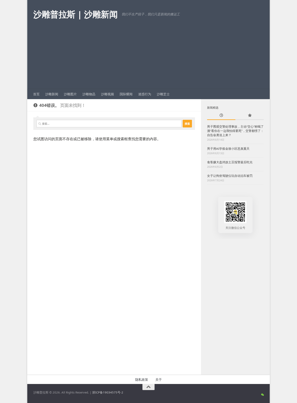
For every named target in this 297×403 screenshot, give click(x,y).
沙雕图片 (70, 94)
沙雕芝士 (163, 94)
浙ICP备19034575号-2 (107, 392)
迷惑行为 (144, 94)
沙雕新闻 (51, 94)
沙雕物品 (88, 94)
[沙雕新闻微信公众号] (262, 394)
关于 (158, 379)
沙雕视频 (107, 94)
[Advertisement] (148, 58)
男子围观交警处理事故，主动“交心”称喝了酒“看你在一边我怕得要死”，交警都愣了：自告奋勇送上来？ (235, 130)
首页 (36, 94)
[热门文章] (249, 115)
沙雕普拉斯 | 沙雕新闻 (75, 14)
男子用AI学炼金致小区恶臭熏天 (228, 148)
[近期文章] (221, 115)
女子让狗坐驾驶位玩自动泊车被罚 (230, 176)
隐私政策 (141, 379)
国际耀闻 (126, 94)
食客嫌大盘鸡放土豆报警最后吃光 (230, 162)
